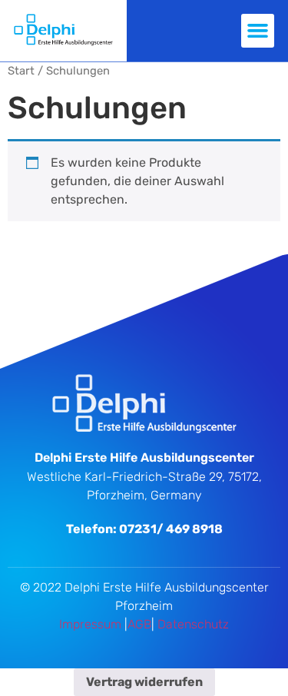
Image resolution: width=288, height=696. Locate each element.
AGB (139, 624)
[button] (258, 31)
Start (21, 71)
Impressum (90, 624)
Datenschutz (193, 624)
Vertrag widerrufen (144, 681)
